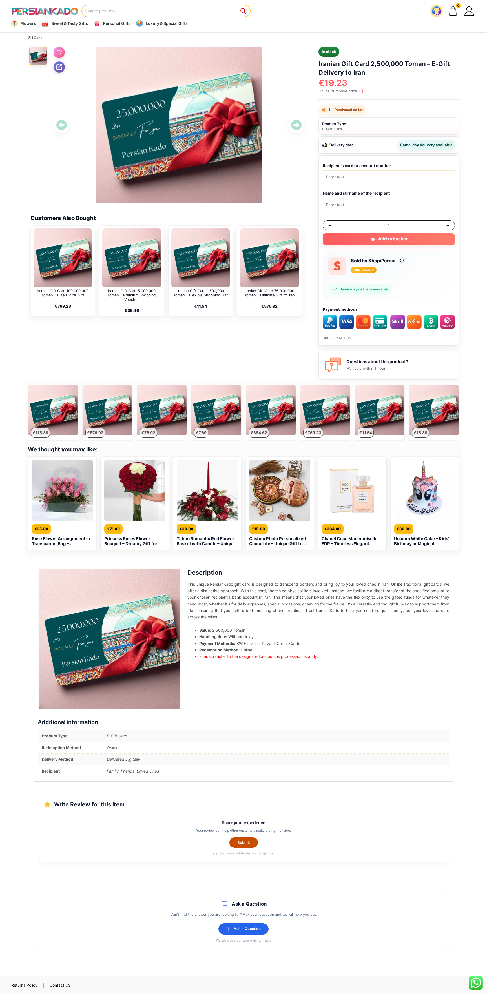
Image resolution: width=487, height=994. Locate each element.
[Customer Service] (436, 11)
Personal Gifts (116, 23)
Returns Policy (24, 985)
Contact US (60, 985)
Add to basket (393, 238)
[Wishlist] (59, 52)
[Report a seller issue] (402, 260)
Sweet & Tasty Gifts (69, 23)
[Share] (59, 67)
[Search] (243, 11)
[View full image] (179, 125)
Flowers (28, 23)
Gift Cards (35, 38)
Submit (243, 842)
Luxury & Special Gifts (167, 23)
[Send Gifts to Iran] (45, 11)
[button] (469, 11)
